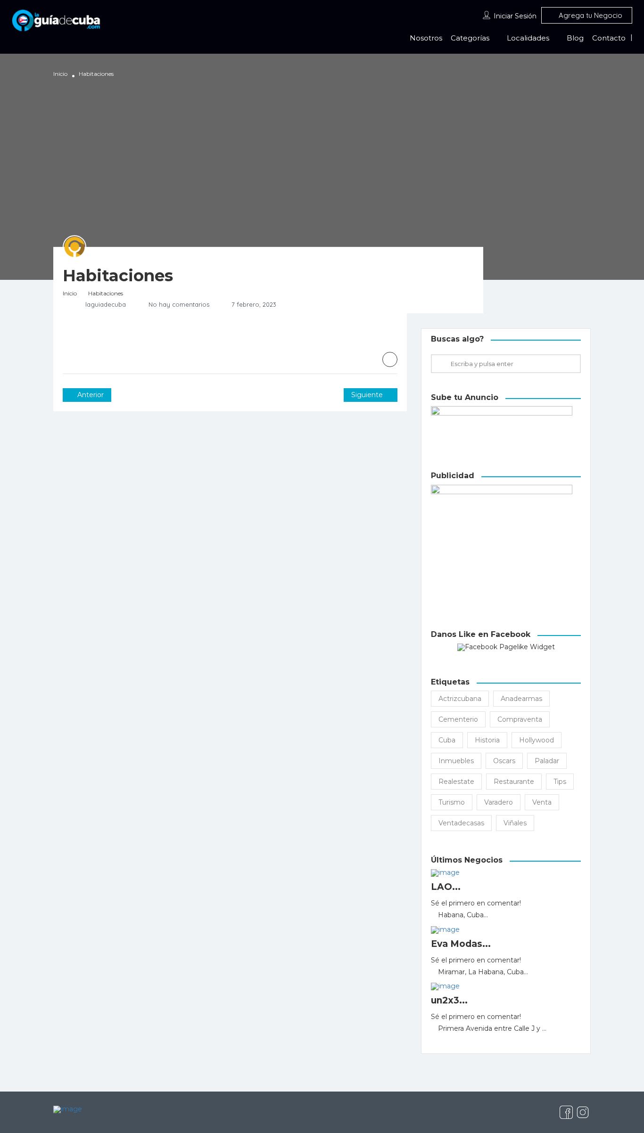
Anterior (89, 395)
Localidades (528, 37)
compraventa (519, 719)
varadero (498, 802)
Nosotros (426, 37)
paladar (547, 761)
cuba (446, 740)
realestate (456, 781)
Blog (575, 37)
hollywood (536, 740)
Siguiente (368, 395)
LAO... (446, 886)
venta (542, 802)
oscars (504, 761)
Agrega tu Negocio (589, 15)
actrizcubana (459, 698)
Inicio (60, 73)
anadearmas (521, 698)
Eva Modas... (461, 943)
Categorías (470, 37)
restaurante (514, 781)
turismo (451, 802)
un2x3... (449, 1000)
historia (487, 740)
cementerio (458, 719)
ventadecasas (461, 823)
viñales (515, 823)
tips (559, 781)
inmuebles (456, 761)
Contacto (609, 37)
